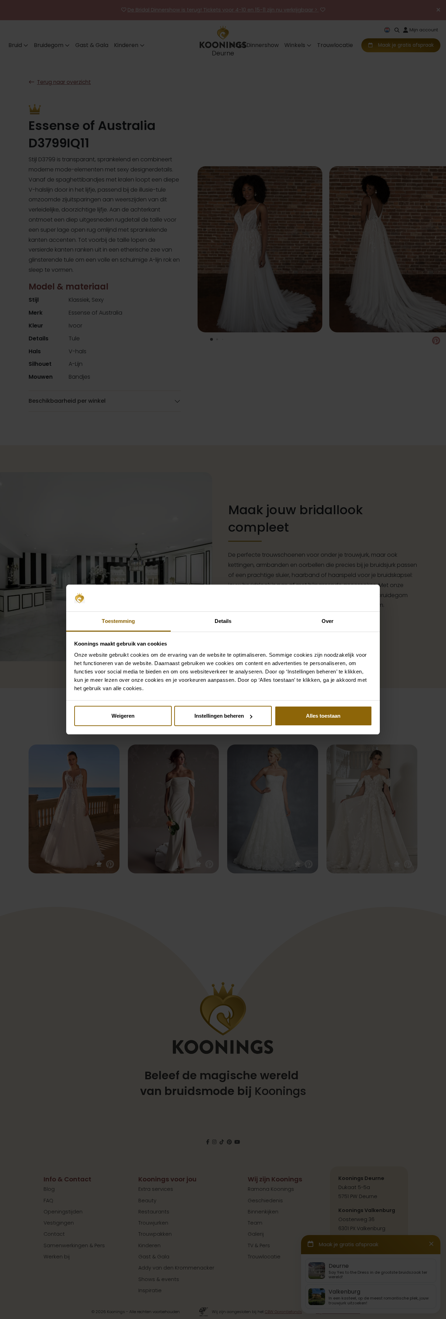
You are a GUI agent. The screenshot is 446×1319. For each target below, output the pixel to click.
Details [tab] (223, 621)
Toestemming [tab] (118, 621)
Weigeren (123, 716)
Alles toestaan (323, 716)
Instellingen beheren (219, 716)
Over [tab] (327, 621)
